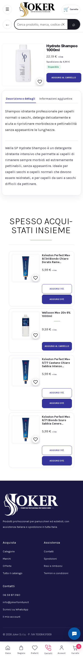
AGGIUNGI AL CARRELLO (64, 77)
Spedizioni (50, 558)
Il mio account (11, 616)
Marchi (7, 558)
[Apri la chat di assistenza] (74, 633)
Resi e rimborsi (53, 565)
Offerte (7, 565)
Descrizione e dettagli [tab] (20, 98)
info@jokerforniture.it (16, 602)
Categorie (9, 551)
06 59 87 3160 (11, 594)
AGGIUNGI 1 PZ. (57, 289)
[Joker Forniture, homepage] (36, 9)
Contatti (49, 551)
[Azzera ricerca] (63, 24)
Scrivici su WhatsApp (15, 609)
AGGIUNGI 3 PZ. (57, 299)
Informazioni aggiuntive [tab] (55, 98)
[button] (39, 81)
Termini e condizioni (56, 573)
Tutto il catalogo (12, 573)
